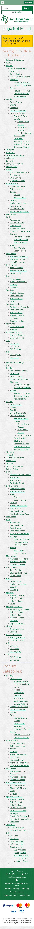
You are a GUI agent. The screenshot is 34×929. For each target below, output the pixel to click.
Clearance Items (17, 326)
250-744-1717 (10, 874)
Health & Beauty (17, 208)
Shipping (10, 149)
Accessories (15, 220)
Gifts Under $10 (17, 841)
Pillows (13, 88)
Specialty (10, 290)
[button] (28, 2)
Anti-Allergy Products (19, 307)
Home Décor (11, 265)
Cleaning (14, 287)
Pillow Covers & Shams (20, 77)
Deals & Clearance (14, 332)
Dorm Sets (14, 71)
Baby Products (16, 295)
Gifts (8, 352)
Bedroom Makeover (18, 830)
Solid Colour (19, 698)
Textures (18, 695)
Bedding (10, 65)
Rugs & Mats (15, 206)
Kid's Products (16, 298)
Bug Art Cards (20, 850)
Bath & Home (12, 183)
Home (9, 62)
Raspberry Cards (21, 855)
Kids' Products (16, 312)
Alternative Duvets (22, 729)
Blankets (14, 79)
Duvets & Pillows (17, 113)
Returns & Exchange (15, 60)
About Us (10, 152)
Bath (8, 217)
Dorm (12, 301)
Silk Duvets (18, 138)
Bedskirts (14, 107)
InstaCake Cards (21, 861)
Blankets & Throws (22, 85)
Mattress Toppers (18, 259)
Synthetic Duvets (21, 141)
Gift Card (14, 836)
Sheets (13, 105)
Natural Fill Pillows (22, 91)
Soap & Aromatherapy (20, 231)
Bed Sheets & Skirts (18, 68)
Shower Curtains (17, 186)
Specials (13, 329)
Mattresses (11, 214)
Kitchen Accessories (18, 203)
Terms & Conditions (15, 155)
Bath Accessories (17, 189)
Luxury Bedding (21, 704)
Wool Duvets (19, 135)
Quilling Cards (20, 852)
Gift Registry (15, 349)
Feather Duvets (24, 133)
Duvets (9, 169)
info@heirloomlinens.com (17, 877)
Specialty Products (14, 304)
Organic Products (17, 321)
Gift (8, 340)
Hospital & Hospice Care (20, 819)
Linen (16, 687)
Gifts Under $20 (17, 844)
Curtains (14, 791)
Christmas (14, 821)
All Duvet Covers (21, 681)
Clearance (10, 324)
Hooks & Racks (20, 242)
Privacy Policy (12, 166)
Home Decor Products (16, 782)
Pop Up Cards (20, 858)
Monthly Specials (17, 335)
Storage (13, 234)
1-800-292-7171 (22, 874)
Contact (9, 161)
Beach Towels (20, 197)
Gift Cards (14, 346)
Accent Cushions (17, 785)
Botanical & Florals (22, 684)
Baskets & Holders (22, 237)
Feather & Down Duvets (20, 172)
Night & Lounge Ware (19, 211)
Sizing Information (14, 164)
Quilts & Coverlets (22, 82)
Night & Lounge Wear (19, 763)
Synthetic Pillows (21, 93)
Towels (13, 192)
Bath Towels (19, 248)
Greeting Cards (16, 847)
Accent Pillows (20, 96)
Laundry (13, 200)
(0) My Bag (18, 12)
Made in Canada (17, 293)
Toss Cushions (16, 267)
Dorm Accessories (18, 807)
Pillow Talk (11, 158)
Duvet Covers (16, 74)
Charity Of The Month (19, 816)
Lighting (13, 793)
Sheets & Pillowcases (19, 706)
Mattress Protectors (19, 256)
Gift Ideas (14, 343)
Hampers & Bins (21, 239)
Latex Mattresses (17, 262)
